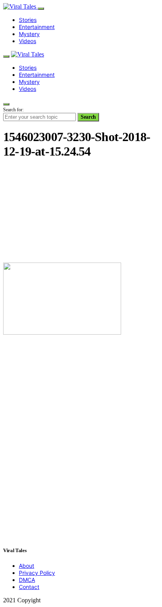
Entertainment (37, 27)
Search (88, 117)
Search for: (13, 109)
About (26, 565)
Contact (29, 586)
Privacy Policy (37, 572)
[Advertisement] (81, 211)
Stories (28, 19)
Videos (27, 41)
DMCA (27, 579)
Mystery (29, 34)
